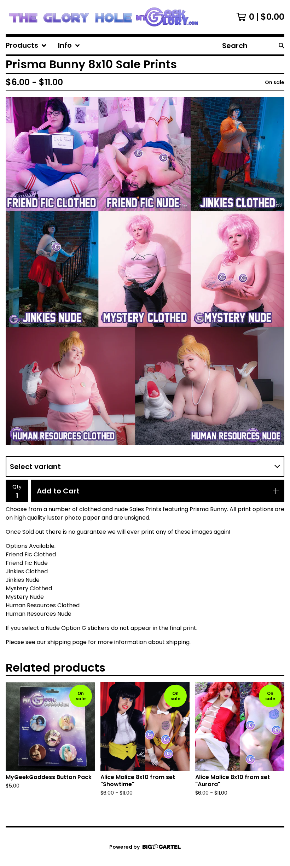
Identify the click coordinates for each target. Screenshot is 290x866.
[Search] (281, 45)
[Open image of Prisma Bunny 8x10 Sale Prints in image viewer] (145, 271)
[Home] (103, 17)
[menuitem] (26, 45)
